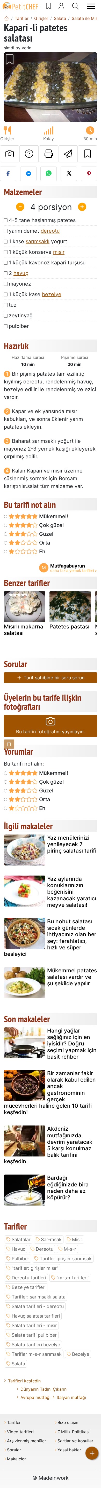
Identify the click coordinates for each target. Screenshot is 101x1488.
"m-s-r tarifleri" (72, 1277)
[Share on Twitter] (69, 174)
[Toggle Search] (75, 6)
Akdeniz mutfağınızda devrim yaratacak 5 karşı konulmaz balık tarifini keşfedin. (48, 1144)
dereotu (50, 231)
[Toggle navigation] (91, 6)
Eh (41, 551)
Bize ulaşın (67, 1422)
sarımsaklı (37, 241)
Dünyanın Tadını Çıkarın (43, 1389)
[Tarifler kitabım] (48, 6)
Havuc (18, 1249)
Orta (44, 543)
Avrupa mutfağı (35, 1397)
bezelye (51, 294)
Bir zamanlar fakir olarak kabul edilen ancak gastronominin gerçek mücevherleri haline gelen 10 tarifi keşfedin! (50, 1092)
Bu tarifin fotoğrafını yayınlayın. (50, 731)
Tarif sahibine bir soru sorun (53, 677)
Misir (77, 1239)
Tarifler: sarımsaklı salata (39, 1297)
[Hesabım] (61, 6)
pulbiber (19, 326)
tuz (13, 305)
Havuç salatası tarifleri (36, 1316)
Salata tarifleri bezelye (36, 1344)
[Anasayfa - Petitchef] (6, 18)
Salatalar (21, 1239)
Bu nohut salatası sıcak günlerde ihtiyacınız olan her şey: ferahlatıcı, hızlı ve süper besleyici (50, 937)
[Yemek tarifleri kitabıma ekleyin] (87, 153)
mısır (58, 252)
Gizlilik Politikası (73, 1431)
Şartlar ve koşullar (75, 1440)
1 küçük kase (35, 294)
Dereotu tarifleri (29, 1277)
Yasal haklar (69, 1449)
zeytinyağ (21, 315)
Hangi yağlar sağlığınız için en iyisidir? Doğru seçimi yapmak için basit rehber (72, 1043)
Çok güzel (51, 525)
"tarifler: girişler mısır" (35, 1268)
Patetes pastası (69, 626)
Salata (18, 1363)
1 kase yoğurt (38, 241)
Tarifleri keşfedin (24, 1380)
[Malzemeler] (9, 744)
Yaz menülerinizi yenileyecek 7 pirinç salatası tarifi (71, 844)
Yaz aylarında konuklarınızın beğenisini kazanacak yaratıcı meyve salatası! (71, 892)
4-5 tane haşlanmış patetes (42, 220)
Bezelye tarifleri (29, 1287)
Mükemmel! (53, 516)
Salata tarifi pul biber (34, 1335)
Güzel (45, 534)
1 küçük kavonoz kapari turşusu (47, 262)
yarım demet (34, 231)
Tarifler (14, 1422)
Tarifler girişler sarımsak (66, 1258)
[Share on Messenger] (28, 174)
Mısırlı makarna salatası (23, 629)
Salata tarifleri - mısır (34, 1325)
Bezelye (80, 1354)
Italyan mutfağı (71, 1397)
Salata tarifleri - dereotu (38, 1306)
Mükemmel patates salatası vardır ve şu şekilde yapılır (72, 977)
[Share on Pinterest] (89, 174)
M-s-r (70, 1249)
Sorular (14, 1449)
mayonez (20, 284)
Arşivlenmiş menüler (26, 1440)
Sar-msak (51, 1239)
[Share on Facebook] (8, 174)
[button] (11, 87)
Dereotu (44, 1249)
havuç (20, 273)
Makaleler (16, 1458)
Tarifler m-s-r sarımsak (37, 1354)
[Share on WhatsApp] (48, 174)
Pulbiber (20, 1258)
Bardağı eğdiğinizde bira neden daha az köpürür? (68, 1188)
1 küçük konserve (36, 252)
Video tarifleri (20, 1431)
